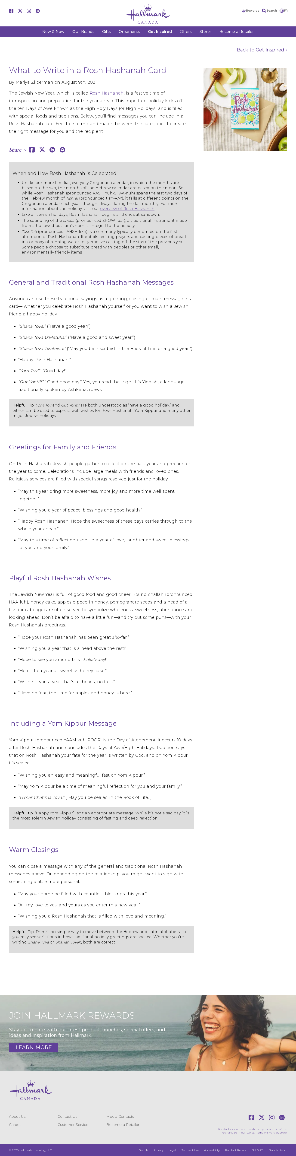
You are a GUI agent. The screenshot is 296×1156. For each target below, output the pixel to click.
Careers (15, 1124)
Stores (205, 31)
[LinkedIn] (37, 10)
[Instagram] (29, 10)
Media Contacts (120, 1116)
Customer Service (73, 1124)
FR (286, 10)
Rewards (252, 10)
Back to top (277, 1150)
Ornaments (129, 31)
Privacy (158, 1150)
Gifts (106, 31)
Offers (185, 31)
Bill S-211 (257, 1150)
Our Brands (83, 31)
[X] (20, 10)
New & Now (53, 31)
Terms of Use (190, 1150)
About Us (17, 1116)
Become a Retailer (236, 31)
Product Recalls (235, 1150)
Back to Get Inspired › (262, 50)
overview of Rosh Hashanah (127, 208)
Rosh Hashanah (107, 93)
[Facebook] (11, 10)
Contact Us (67, 1116)
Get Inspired (160, 31)
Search (271, 10)
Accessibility (212, 1150)
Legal (172, 1150)
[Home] (148, 14)
